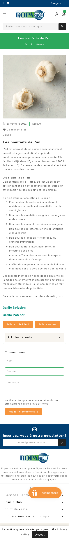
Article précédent (17, 324)
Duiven (7, 134)
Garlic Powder (14, 315)
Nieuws (40, 44)
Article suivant (47, 324)
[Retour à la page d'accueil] (26, 44)
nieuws (36, 124)
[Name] (62, 442)
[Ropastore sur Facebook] (30, 488)
